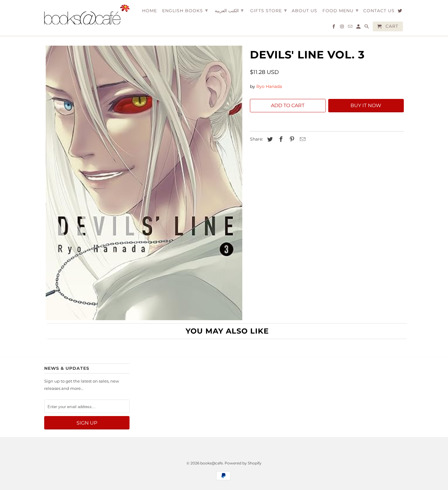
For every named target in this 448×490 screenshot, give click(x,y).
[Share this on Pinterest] (291, 139)
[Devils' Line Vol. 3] (144, 183)
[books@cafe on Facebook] (334, 27)
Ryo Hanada (269, 86)
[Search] (367, 27)
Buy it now (365, 105)
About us (304, 10)
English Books (185, 10)
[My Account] (358, 27)
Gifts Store (268, 10)
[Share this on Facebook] (280, 139)
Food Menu (340, 10)
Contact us (379, 10)
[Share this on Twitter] (269, 139)
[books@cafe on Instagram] (342, 27)
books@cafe (211, 463)
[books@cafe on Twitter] (400, 12)
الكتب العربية (229, 10)
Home (149, 10)
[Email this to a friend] (302, 139)
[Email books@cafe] (350, 27)
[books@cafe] (87, 14)
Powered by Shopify (243, 463)
